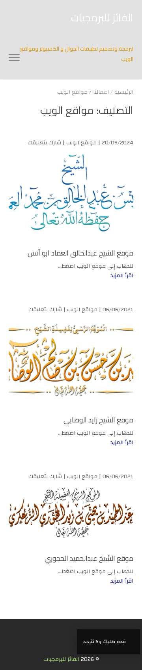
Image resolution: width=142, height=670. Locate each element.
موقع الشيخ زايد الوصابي (98, 419)
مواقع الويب (81, 143)
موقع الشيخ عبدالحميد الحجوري (89, 558)
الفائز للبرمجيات (61, 659)
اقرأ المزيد (121, 276)
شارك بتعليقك (44, 143)
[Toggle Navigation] (14, 59)
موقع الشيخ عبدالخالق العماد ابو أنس (80, 252)
